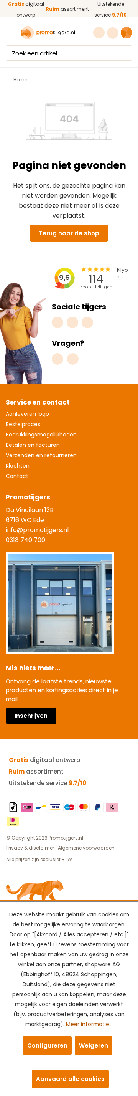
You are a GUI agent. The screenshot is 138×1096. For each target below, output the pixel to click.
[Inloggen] (114, 33)
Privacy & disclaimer (30, 848)
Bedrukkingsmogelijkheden (41, 434)
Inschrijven (31, 716)
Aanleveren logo (27, 414)
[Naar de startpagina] (48, 33)
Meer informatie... (89, 1024)
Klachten (18, 465)
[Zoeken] (125, 53)
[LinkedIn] (87, 322)
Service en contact (38, 402)
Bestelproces (23, 424)
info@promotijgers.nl (37, 530)
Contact (17, 476)
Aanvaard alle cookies (70, 1079)
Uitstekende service (47, 783)
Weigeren (93, 1045)
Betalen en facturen (33, 445)
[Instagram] (57, 322)
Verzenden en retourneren (41, 455)
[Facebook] (72, 322)
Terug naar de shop (69, 233)
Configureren (47, 1045)
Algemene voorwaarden (86, 848)
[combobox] (62, 53)
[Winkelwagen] (126, 32)
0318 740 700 (25, 540)
